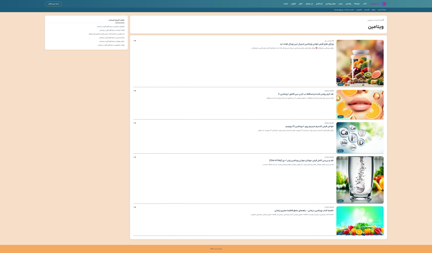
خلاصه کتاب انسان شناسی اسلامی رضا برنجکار (102, 34)
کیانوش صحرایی (119, 26)
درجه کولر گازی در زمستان (104, 26)
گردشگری (319, 4)
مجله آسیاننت (382, 10)
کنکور (300, 4)
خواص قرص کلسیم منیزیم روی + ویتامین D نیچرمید (309, 126)
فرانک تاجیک (120, 30)
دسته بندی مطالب (53, 4)
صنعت (286, 4)
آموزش (293, 4)
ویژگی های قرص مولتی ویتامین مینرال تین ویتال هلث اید (307, 44)
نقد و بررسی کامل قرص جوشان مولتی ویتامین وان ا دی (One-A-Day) (301, 160)
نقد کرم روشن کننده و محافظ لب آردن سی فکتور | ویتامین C (306, 94)
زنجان (340, 4)
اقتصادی (366, 10)
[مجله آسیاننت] (378, 3)
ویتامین (348, 4)
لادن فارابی (121, 34)
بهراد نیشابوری (119, 45)
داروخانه (357, 4)
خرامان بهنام (120, 41)
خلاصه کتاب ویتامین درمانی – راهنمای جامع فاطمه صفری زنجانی (304, 210)
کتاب (364, 4)
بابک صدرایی (120, 38)
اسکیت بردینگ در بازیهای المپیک (344, 10)
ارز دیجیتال (309, 4)
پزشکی (373, 10)
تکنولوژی (359, 10)
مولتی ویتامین (330, 4)
